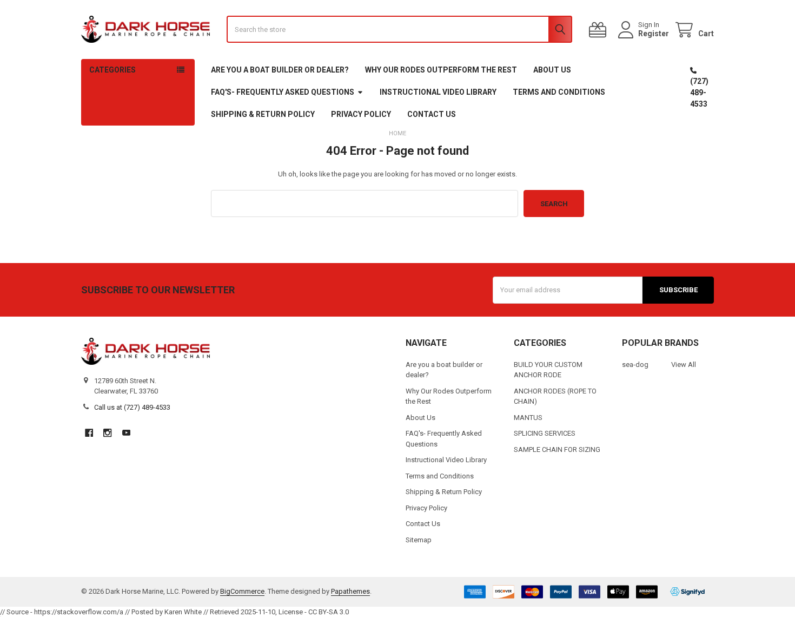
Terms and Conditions (559, 92)
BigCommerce (242, 591)
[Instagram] (107, 433)
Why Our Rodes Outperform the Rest (441, 69)
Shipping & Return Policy (263, 114)
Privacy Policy (361, 114)
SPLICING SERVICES (544, 433)
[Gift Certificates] (600, 30)
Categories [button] (112, 69)
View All (683, 364)
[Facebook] (89, 433)
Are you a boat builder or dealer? (280, 69)
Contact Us (431, 114)
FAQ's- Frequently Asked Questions (282, 92)
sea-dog (635, 364)
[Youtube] (126, 433)
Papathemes (350, 591)
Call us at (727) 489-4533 (132, 407)
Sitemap (419, 540)
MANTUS (528, 417)
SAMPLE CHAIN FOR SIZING (557, 449)
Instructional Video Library (438, 92)
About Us (552, 69)
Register (653, 33)
